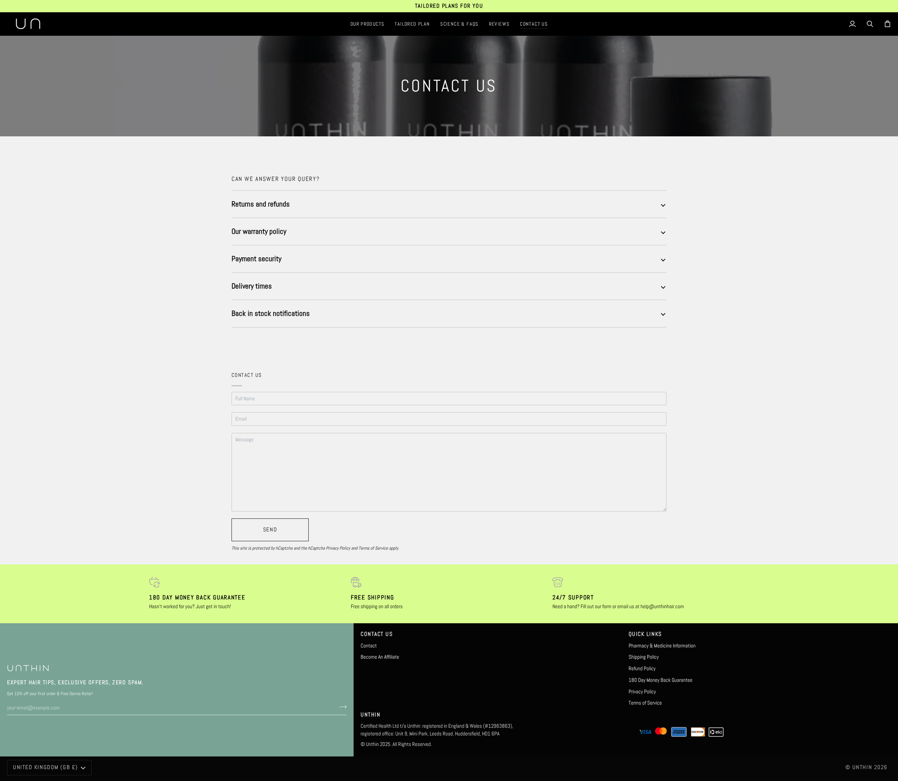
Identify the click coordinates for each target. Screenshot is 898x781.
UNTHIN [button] (370, 714)
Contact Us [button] (377, 634)
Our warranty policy (259, 231)
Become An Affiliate (380, 657)
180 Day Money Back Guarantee (660, 680)
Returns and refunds (261, 204)
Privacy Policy (338, 548)
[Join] (341, 707)
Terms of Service (373, 548)
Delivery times (252, 286)
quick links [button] (645, 634)
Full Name (248, 405)
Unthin (862, 767)
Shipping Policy (644, 657)
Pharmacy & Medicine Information (662, 646)
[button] (367, 23)
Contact (369, 646)
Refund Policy (642, 668)
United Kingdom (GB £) (45, 767)
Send (270, 529)
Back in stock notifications (271, 313)
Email (242, 426)
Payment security (256, 258)
